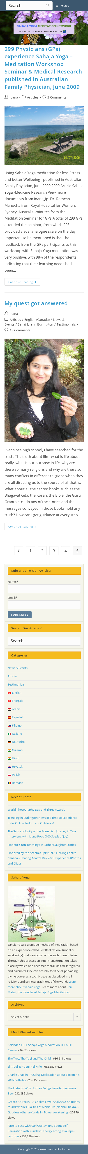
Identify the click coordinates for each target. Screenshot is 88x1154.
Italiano (16, 734)
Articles (32, 97)
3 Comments (56, 97)
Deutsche (18, 742)
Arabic (15, 709)
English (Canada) (37, 319)
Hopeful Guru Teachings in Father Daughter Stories (42, 845)
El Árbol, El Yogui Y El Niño (25, 1067)
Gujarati (17, 750)
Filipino (16, 725)
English (16, 693)
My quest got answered (36, 303)
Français (17, 701)
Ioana (14, 97)
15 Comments (20, 330)
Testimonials (66, 324)
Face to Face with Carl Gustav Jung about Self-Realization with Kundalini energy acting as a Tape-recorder (41, 1131)
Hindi (15, 758)
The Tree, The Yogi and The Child (29, 1058)
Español (17, 717)
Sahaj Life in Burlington (35, 324)
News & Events (18, 668)
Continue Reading (24, 283)
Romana (17, 783)
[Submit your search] (48, 5)
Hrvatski (17, 766)
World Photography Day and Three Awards (36, 810)
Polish (15, 775)
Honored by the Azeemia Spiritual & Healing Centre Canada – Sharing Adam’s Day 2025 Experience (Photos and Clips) (44, 858)
